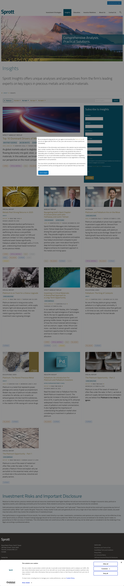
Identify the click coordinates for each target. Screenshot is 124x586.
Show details (26, 582)
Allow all (105, 564)
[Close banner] (121, 562)
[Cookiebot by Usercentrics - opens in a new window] (11, 582)
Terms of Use (79, 139)
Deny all (105, 573)
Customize (104, 568)
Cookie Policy (70, 578)
